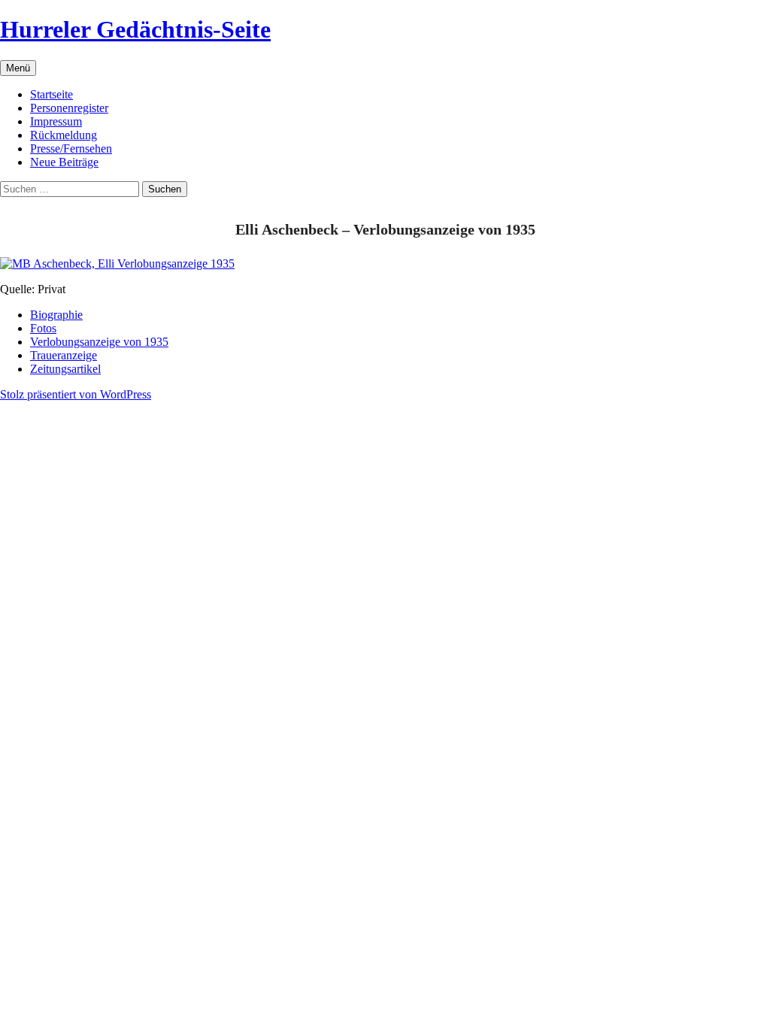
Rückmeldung (63, 135)
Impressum (56, 121)
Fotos (43, 328)
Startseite (51, 94)
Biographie (56, 314)
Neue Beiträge (64, 162)
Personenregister (69, 107)
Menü (18, 68)
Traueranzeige (63, 355)
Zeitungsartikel (65, 368)
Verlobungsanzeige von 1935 (99, 341)
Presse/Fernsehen (71, 148)
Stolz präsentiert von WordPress (75, 394)
